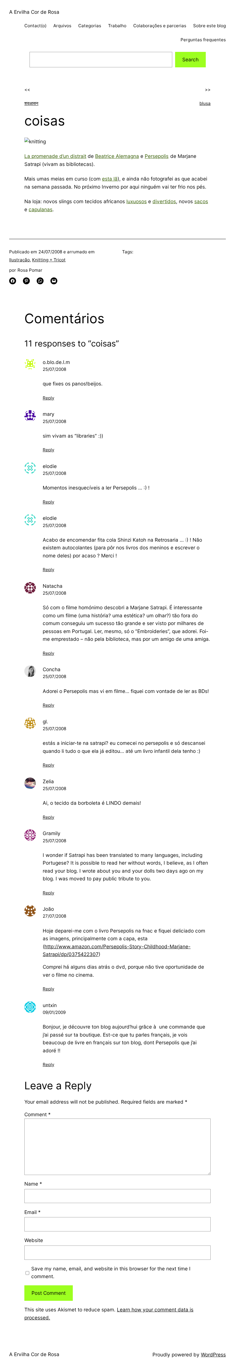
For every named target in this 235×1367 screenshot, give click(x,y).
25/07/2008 (54, 369)
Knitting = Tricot (49, 260)
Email (32, 1212)
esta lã (109, 179)
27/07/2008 (54, 916)
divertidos (164, 201)
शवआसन (31, 103)
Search (190, 59)
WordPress (213, 1355)
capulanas (40, 209)
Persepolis (157, 156)
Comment (37, 1114)
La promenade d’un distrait (55, 156)
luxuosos (136, 201)
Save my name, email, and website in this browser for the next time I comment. (111, 1272)
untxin (50, 1005)
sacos (201, 201)
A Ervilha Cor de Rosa (34, 12)
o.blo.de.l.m (56, 362)
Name (33, 1184)
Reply (48, 398)
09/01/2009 (54, 1012)
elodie (50, 466)
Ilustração (19, 260)
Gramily (51, 833)
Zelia (48, 781)
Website (33, 1240)
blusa (205, 103)
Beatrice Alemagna (117, 156)
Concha (51, 669)
